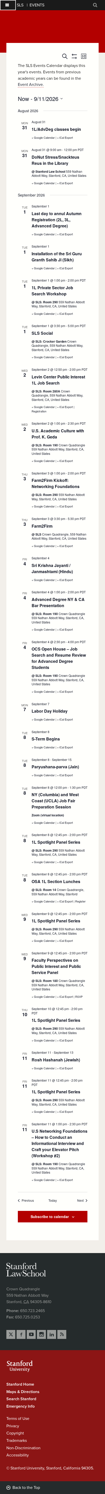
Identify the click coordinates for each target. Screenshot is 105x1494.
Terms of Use (17, 1418)
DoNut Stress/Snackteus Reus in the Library (55, 160)
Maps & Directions (23, 1391)
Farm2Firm (42, 526)
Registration (39, 411)
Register (80, 901)
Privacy (12, 1426)
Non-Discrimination (23, 1448)
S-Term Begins (46, 739)
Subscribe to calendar (50, 1216)
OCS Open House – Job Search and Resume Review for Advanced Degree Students (59, 658)
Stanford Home (20, 1384)
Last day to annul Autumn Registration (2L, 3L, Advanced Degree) (57, 220)
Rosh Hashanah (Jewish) (56, 1060)
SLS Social (42, 333)
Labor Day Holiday (50, 711)
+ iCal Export (65, 137)
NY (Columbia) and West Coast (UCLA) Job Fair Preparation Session (55, 801)
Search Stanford (21, 1399)
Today (52, 1200)
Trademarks (16, 1440)
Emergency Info (20, 1406)
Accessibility (17, 1455)
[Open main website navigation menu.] (8, 5)
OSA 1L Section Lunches (56, 881)
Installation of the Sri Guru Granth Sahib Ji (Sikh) (57, 257)
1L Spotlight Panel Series (56, 842)
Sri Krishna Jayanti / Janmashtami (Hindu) (52, 568)
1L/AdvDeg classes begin (56, 129)
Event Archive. (31, 84)
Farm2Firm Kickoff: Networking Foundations (56, 483)
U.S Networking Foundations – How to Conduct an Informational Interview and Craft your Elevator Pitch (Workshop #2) (59, 1143)
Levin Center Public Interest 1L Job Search (58, 380)
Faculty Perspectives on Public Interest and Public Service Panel (56, 966)
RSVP (79, 996)
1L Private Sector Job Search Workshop (52, 291)
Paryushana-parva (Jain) (55, 767)
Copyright (15, 1433)
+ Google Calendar (44, 137)
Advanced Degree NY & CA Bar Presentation (58, 602)
